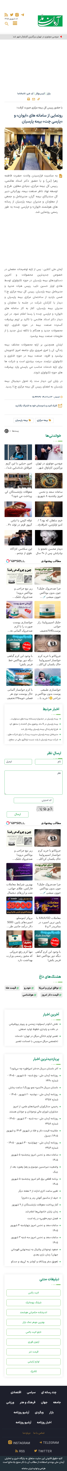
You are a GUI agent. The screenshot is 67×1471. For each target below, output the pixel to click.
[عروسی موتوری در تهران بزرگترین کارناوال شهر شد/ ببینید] (49, 452)
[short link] (38, 99)
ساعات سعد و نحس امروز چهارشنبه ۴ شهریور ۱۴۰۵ (34, 1228)
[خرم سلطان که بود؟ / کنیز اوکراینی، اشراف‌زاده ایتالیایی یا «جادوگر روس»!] (49, 509)
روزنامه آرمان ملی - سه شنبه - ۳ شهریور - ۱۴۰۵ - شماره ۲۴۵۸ (33, 1121)
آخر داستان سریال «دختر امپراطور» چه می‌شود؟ (34, 1069)
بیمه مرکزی (42, 420)
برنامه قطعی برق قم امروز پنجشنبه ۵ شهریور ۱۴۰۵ (34, 1181)
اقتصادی (16, 1392)
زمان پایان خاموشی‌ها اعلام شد (41, 1212)
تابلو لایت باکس (33, 1332)
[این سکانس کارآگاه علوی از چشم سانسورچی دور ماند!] (18, 537)
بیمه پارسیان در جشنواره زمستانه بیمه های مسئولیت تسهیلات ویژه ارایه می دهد (34, 719)
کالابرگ (33, 1371)
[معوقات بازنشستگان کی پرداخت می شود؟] (18, 480)
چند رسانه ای (48, 1392)
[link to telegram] (22, 15)
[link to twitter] (11, 15)
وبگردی (39, 1412)
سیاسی (31, 1392)
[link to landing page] (50, 20)
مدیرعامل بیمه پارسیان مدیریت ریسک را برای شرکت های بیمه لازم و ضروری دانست (33, 735)
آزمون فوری (33, 1342)
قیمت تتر (33, 1352)
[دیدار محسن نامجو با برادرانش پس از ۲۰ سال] (49, 537)
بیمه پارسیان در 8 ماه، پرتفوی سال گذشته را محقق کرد (33, 724)
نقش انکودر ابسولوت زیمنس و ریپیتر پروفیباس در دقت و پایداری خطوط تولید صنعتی (33, 1026)
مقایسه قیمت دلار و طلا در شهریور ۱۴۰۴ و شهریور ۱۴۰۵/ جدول (32, 1133)
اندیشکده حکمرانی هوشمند (33, 1312)
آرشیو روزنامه (21, 1412)
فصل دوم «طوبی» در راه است (43, 1218)
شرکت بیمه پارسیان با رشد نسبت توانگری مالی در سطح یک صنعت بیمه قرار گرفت (33, 740)
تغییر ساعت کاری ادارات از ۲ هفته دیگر (38, 1191)
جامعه (57, 1402)
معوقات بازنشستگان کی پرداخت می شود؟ (18, 494)
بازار (49, 94)
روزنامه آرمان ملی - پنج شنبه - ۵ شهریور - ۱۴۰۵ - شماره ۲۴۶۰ (32, 1078)
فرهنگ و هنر (27, 1402)
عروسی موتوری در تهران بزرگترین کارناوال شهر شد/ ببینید (32, 37)
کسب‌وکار (40, 94)
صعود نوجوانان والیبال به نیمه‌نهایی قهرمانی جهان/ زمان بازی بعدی (34, 1252)
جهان (44, 1402)
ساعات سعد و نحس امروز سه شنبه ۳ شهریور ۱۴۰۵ (34, 1240)
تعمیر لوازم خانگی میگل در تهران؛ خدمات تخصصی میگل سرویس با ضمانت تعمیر (36, 1038)
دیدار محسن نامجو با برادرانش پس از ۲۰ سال (49, 551)
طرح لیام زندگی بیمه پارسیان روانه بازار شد (39, 729)
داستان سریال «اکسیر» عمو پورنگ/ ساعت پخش (33, 1088)
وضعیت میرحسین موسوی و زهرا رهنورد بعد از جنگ (34, 1169)
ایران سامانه (27, 1468)
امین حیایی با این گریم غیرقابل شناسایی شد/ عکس (19, 465)
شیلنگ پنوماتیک (33, 1302)
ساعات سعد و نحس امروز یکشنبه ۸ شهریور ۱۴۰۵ (50, 494)
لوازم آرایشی (33, 1361)
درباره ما (26, 1433)
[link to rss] (6, 15)
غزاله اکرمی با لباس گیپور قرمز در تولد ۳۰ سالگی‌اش (20, 522)
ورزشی (10, 1402)
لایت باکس (33, 1293)
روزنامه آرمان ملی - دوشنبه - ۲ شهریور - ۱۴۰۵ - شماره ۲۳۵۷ (33, 1097)
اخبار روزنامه (44, 1422)
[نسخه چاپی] (28, 99)
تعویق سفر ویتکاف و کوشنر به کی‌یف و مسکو (34, 1262)
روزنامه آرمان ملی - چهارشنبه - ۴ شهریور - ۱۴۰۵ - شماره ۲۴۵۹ (32, 1145)
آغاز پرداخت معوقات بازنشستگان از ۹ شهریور (35, 1205)
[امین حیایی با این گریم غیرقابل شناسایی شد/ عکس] (18, 452)
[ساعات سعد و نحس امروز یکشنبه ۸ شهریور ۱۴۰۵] (49, 480)
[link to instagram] (17, 15)
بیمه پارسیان (21, 420)
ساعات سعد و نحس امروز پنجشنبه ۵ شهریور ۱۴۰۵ (34, 1157)
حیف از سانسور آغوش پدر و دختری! (40, 1198)
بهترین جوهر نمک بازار (34, 1322)
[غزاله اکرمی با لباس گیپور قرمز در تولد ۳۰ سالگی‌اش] (18, 509)
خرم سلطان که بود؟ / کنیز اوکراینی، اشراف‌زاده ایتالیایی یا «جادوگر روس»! (49, 522)
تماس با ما (38, 1433)
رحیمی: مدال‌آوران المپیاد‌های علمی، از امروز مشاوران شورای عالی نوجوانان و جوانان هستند (33, 1109)
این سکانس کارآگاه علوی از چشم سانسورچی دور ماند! (20, 551)
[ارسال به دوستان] (33, 99)
